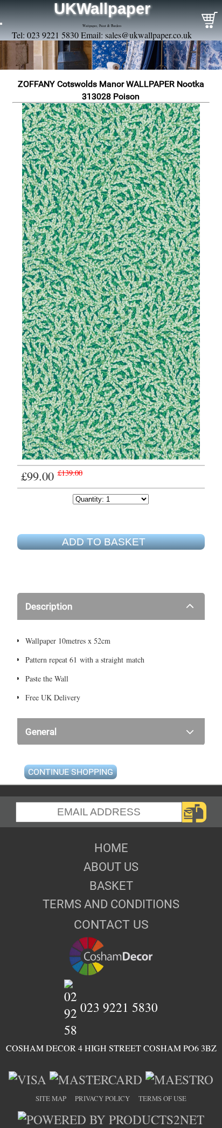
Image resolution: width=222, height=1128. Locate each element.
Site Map (51, 1098)
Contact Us (111, 924)
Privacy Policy (102, 1098)
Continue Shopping (70, 772)
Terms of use (162, 1098)
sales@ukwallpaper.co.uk (148, 34)
